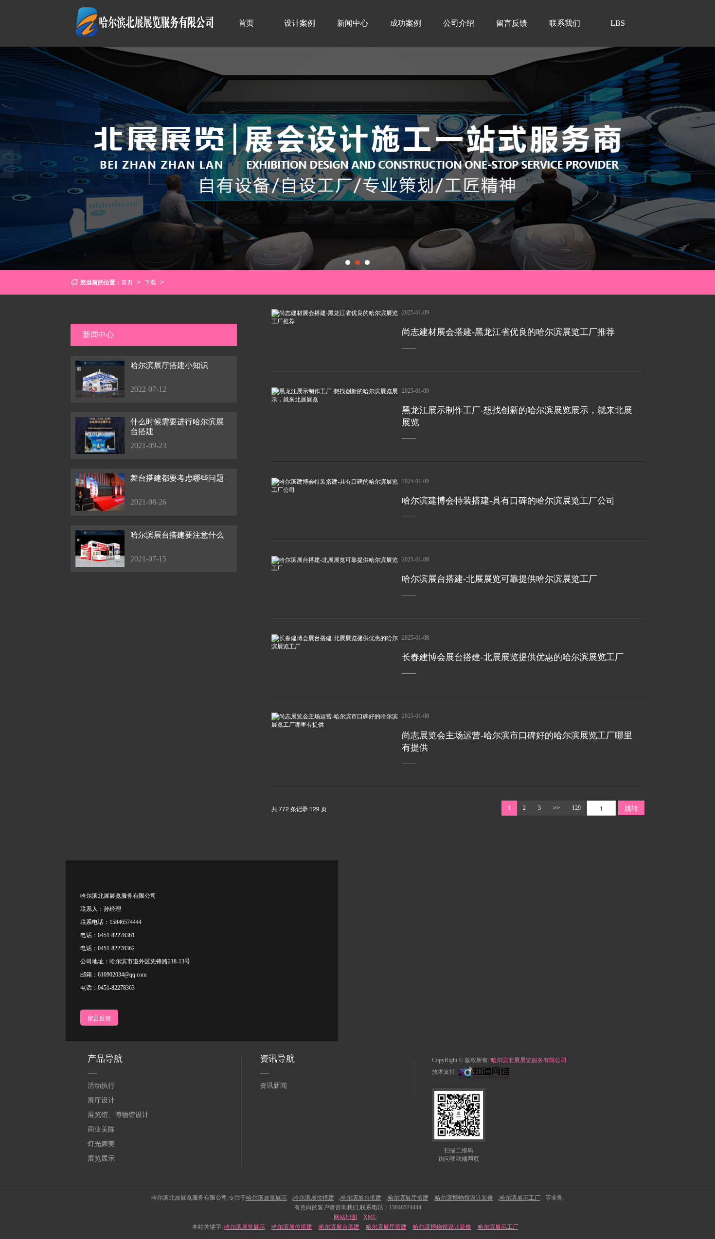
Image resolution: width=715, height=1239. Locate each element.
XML (369, 1217)
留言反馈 (511, 23)
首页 (246, 23)
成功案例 (405, 23)
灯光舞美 (101, 1144)
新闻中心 (352, 23)
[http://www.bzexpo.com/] (483, 1071)
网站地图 (345, 1217)
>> (556, 807)
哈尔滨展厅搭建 (386, 1226)
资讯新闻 (273, 1085)
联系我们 (564, 23)
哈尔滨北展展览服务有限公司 (529, 1060)
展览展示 (101, 1158)
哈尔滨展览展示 (244, 1226)
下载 (150, 282)
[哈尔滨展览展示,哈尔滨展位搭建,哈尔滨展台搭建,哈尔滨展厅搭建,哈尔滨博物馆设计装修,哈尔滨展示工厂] (357, 158)
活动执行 (101, 1085)
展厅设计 (101, 1100)
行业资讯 (179, 282)
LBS (617, 23)
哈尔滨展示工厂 (498, 1226)
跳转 (631, 808)
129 (576, 807)
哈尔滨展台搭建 (339, 1226)
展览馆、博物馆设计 (118, 1114)
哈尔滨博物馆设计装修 (442, 1226)
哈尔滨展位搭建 (291, 1226)
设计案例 (299, 23)
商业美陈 (101, 1129)
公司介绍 (458, 23)
